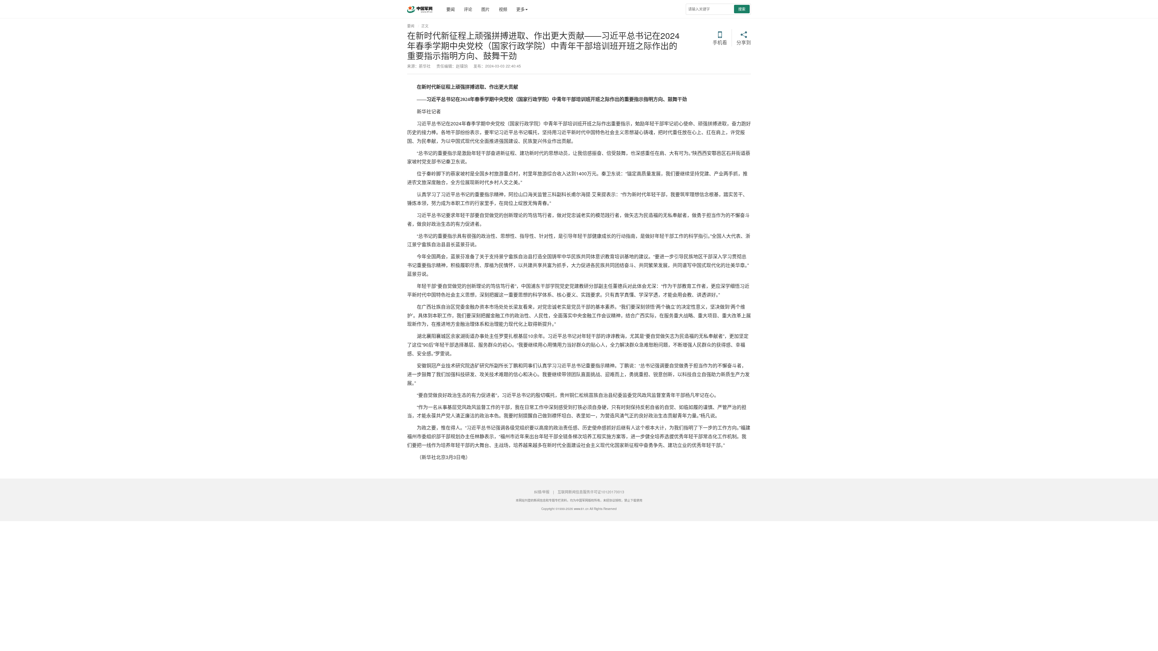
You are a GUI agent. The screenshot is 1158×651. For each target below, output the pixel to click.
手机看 (720, 42)
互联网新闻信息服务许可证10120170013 (591, 491)
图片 (485, 9)
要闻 (450, 9)
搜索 (741, 8)
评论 (468, 9)
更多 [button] (520, 9)
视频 (503, 9)
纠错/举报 (541, 491)
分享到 (743, 42)
